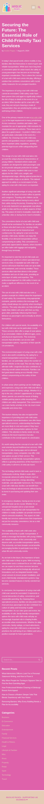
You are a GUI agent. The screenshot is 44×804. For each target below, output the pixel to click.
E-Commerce (7, 721)
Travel (4, 779)
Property (5, 763)
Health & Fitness (8, 742)
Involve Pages (9, 51)
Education (6, 725)
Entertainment (7, 730)
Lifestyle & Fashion (9, 750)
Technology (6, 775)
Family (4, 734)
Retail (4, 767)
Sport (4, 771)
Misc (4, 754)
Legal (4, 746)
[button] (33, 7)
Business (5, 717)
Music (4, 758)
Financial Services (9, 738)
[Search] (39, 659)
